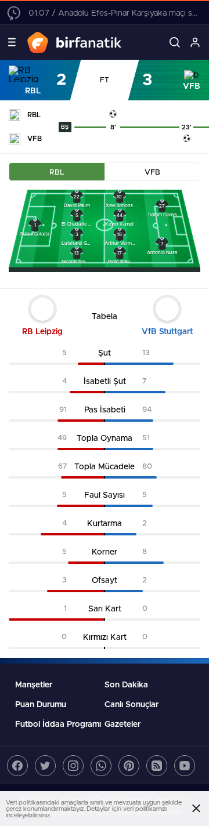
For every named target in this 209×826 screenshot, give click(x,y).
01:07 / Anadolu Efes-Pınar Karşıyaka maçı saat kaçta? (113, 13)
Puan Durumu (40, 705)
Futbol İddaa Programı (58, 724)
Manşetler (33, 685)
